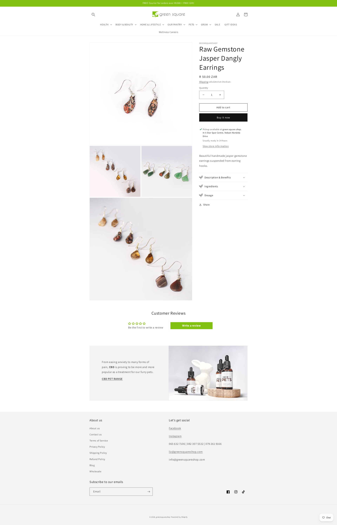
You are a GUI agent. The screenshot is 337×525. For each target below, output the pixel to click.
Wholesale (95, 471)
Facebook (175, 428)
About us (95, 428)
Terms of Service (99, 440)
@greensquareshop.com (187, 452)
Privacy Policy (97, 446)
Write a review (191, 325)
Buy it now (223, 117)
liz (170, 452)
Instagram (175, 436)
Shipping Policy (98, 452)
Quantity (203, 87)
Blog (92, 465)
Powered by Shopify (179, 517)
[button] (93, 14)
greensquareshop (163, 517)
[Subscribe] (149, 492)
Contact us (96, 434)
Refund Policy (97, 459)
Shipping (203, 81)
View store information (216, 146)
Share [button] (206, 204)
